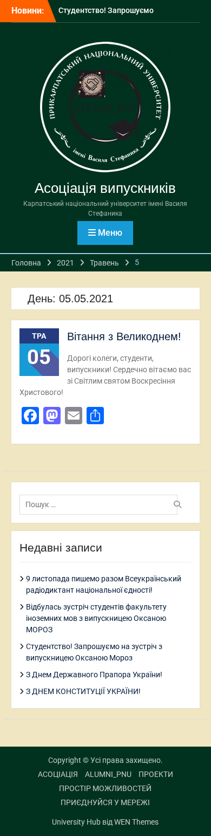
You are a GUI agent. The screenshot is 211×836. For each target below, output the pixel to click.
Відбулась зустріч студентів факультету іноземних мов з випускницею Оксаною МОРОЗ (96, 618)
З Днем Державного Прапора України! (94, 674)
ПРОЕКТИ (156, 774)
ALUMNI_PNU (108, 774)
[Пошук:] (101, 504)
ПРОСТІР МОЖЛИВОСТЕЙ (105, 788)
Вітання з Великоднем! (124, 336)
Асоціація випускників (105, 188)
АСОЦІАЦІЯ (58, 774)
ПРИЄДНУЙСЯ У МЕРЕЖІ (105, 802)
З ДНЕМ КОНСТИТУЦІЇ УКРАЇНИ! (83, 691)
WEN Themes (136, 822)
